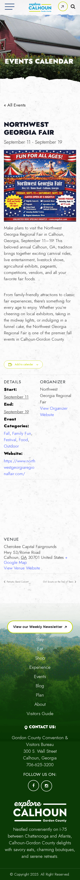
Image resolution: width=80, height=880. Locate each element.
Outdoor (11, 446)
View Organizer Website (54, 411)
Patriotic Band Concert (17, 582)
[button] (63, 6)
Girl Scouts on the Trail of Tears (58, 582)
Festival (10, 440)
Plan (40, 695)
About (40, 704)
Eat (40, 648)
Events (40, 676)
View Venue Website (22, 568)
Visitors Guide (40, 713)
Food (23, 440)
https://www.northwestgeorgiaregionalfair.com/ (19, 467)
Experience (39, 667)
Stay (40, 639)
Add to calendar (24, 364)
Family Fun (21, 433)
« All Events (15, 105)
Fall (7, 433)
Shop (40, 658)
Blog (40, 685)
